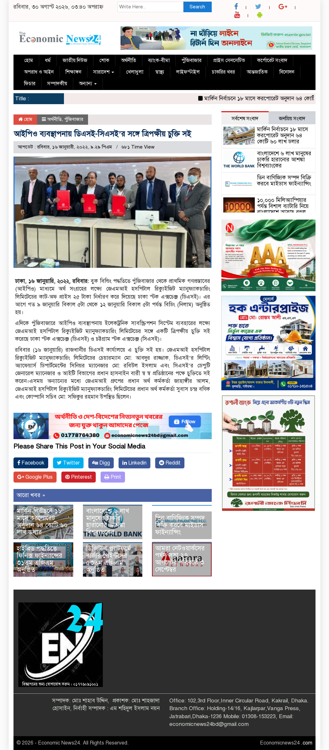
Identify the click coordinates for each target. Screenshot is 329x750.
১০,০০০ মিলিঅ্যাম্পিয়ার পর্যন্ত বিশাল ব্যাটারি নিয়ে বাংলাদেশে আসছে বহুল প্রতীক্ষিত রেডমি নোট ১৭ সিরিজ (266, 212)
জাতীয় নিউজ (75, 60)
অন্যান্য (86, 83)
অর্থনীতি (128, 60)
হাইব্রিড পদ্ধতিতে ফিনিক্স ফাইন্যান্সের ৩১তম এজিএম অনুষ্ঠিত (39, 559)
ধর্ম (48, 60)
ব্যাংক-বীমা (159, 60)
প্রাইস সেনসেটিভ (229, 60)
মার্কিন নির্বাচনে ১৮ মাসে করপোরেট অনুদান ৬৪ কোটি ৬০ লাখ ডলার (42, 521)
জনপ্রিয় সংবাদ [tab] (292, 118)
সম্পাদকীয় (57, 83)
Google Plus (38, 477)
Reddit (172, 463)
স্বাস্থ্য (159, 72)
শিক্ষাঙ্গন (73, 72)
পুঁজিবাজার (191, 60)
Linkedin (137, 463)
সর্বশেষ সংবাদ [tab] (245, 118)
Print (115, 477)
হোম (28, 60)
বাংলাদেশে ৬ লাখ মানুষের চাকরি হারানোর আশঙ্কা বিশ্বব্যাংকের (107, 521)
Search (197, 7)
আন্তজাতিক (257, 72)
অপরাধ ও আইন (39, 72)
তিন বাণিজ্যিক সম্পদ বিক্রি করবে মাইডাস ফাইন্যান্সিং (180, 525)
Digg (104, 463)
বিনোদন (287, 72)
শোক (104, 60)
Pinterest (81, 477)
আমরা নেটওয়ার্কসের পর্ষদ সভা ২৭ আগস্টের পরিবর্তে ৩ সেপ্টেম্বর (180, 559)
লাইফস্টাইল (188, 72)
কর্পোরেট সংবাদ (272, 60)
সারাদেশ (102, 72)
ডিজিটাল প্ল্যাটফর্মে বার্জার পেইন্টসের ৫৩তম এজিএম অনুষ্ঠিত (108, 559)
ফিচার (29, 83)
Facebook (32, 463)
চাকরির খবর (223, 72)
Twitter (71, 463)
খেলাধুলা (134, 72)
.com (306, 743)
